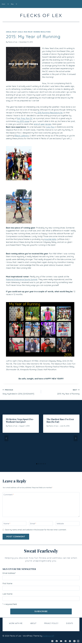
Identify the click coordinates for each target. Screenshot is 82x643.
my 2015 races (22, 121)
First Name (7, 583)
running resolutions (42, 32)
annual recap (11, 32)
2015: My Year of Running (68, 392)
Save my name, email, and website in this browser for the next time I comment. (35, 530)
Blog (12, 4)
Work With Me (16, 623)
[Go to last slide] (6, 438)
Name (7, 523)
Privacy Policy (51, 623)
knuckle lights (50, 239)
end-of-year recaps (42, 124)
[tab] (36, 463)
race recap (28, 32)
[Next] (76, 438)
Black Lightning (22, 135)
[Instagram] (52, 641)
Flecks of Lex (12, 42)
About (3, 4)
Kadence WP (48, 636)
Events (69, 623)
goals (20, 32)
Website (60, 523)
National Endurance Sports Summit (21, 279)
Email (33, 523)
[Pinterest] (65, 641)
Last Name (7, 594)
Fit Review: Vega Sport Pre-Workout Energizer (20, 420)
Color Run (50, 127)
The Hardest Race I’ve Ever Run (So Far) (60, 420)
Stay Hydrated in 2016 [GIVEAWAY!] (18, 392)
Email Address (9, 573)
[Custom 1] (78, 641)
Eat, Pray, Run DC (25, 118)
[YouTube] (61, 641)
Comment (9, 495)
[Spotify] (70, 641)
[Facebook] (57, 641)
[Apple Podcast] (74, 641)
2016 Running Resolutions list (50, 112)
